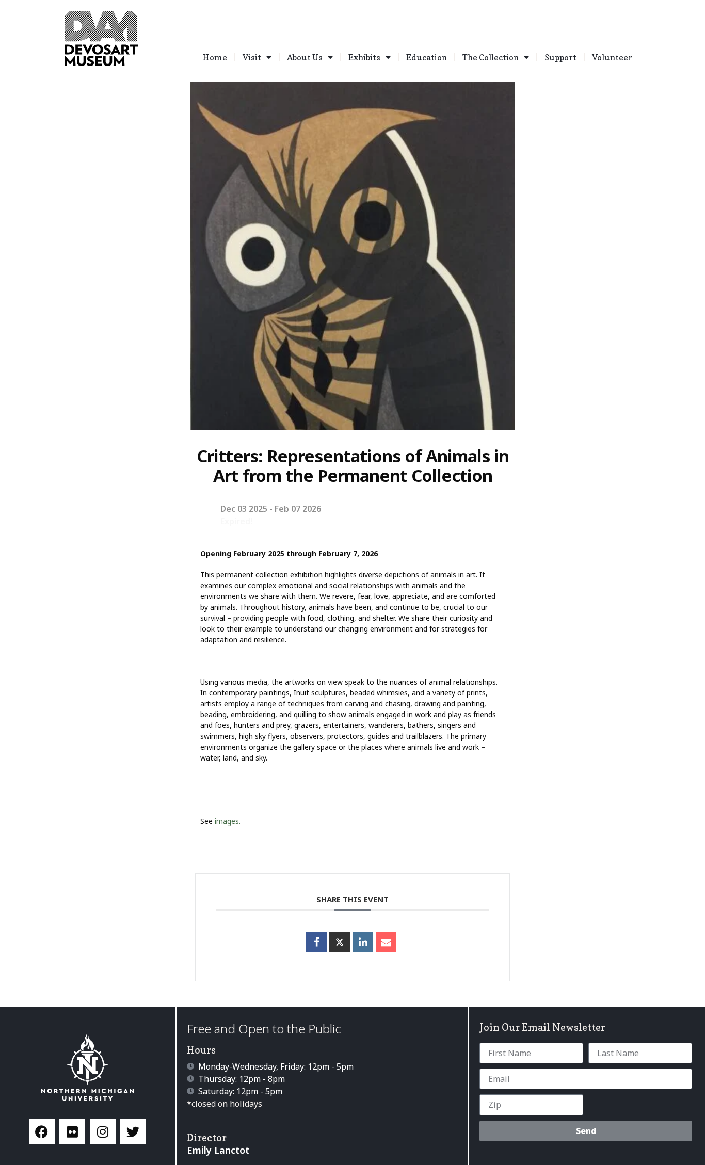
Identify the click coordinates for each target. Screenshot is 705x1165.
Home (215, 57)
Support (560, 57)
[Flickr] (72, 1131)
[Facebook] (42, 1131)
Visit (252, 57)
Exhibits (364, 57)
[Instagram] (103, 1131)
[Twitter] (133, 1131)
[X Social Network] (339, 942)
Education (426, 57)
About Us (305, 57)
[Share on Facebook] (316, 942)
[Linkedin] (362, 942)
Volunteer (612, 57)
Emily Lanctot (218, 1150)
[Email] (386, 942)
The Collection (490, 57)
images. (228, 821)
